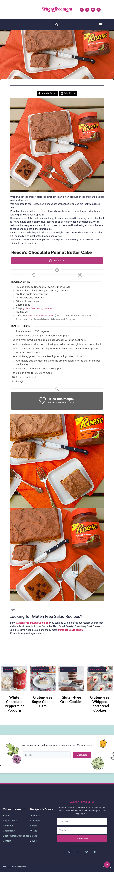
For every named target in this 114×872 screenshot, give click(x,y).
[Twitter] (93, 10)
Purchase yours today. (70, 629)
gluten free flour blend (41, 315)
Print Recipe (69, 93)
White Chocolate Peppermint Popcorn (14, 703)
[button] (56, 24)
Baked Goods (40, 669)
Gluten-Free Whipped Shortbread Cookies (100, 703)
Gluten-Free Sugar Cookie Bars (42, 701)
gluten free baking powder (38, 308)
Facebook (42, 211)
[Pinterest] (98, 10)
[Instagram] (82, 10)
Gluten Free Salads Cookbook (33, 622)
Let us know (55, 402)
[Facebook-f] (87, 10)
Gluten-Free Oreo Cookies (71, 699)
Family (8, 669)
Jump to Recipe (49, 93)
